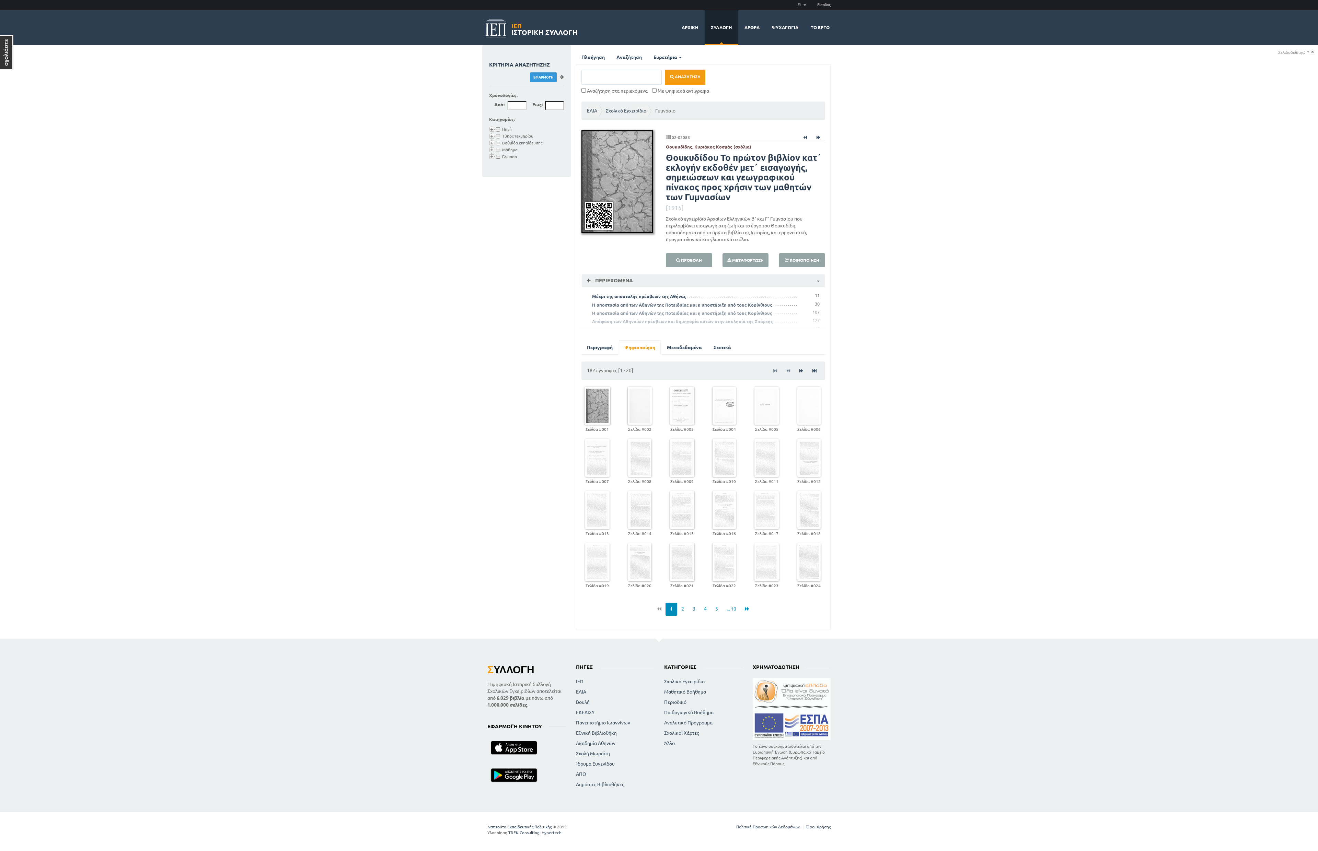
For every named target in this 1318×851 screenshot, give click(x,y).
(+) (1307, 52)
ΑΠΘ (581, 774)
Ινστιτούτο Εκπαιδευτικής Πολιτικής (519, 827)
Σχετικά (722, 347)
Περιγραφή (600, 347)
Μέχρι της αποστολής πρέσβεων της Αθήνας (639, 296)
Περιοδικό (675, 702)
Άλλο (669, 743)
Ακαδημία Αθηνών (595, 743)
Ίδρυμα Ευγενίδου (595, 764)
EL (800, 5)
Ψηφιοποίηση (639, 347)
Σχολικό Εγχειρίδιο (626, 111)
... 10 (731, 609)
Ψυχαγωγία (785, 27)
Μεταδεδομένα (684, 347)
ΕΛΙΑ (592, 111)
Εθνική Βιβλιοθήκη (596, 733)
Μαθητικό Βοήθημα (685, 692)
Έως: (537, 104)
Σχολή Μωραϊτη (593, 753)
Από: (499, 104)
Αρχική (690, 27)
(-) (1312, 52)
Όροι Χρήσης (818, 827)
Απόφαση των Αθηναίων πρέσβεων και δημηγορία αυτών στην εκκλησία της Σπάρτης (682, 321)
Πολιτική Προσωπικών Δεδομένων (768, 827)
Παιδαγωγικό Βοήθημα (689, 712)
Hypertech (552, 832)
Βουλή (583, 702)
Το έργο (820, 27)
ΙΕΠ (579, 681)
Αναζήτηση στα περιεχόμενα (617, 91)
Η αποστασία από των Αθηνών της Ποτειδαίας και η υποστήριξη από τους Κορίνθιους (682, 305)
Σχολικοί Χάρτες (681, 733)
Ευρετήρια (666, 57)
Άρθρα (752, 27)
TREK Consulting (524, 832)
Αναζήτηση (629, 57)
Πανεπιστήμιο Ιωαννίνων (603, 722)
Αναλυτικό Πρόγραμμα (688, 722)
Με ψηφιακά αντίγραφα (683, 91)
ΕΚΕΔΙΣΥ (585, 712)
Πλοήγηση (593, 57)
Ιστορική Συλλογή (544, 28)
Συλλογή (721, 27)
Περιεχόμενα (613, 280)
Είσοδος (824, 5)
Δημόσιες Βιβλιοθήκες (600, 784)
